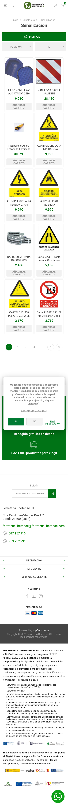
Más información (52, 422)
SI (16, 421)
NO (34, 421)
